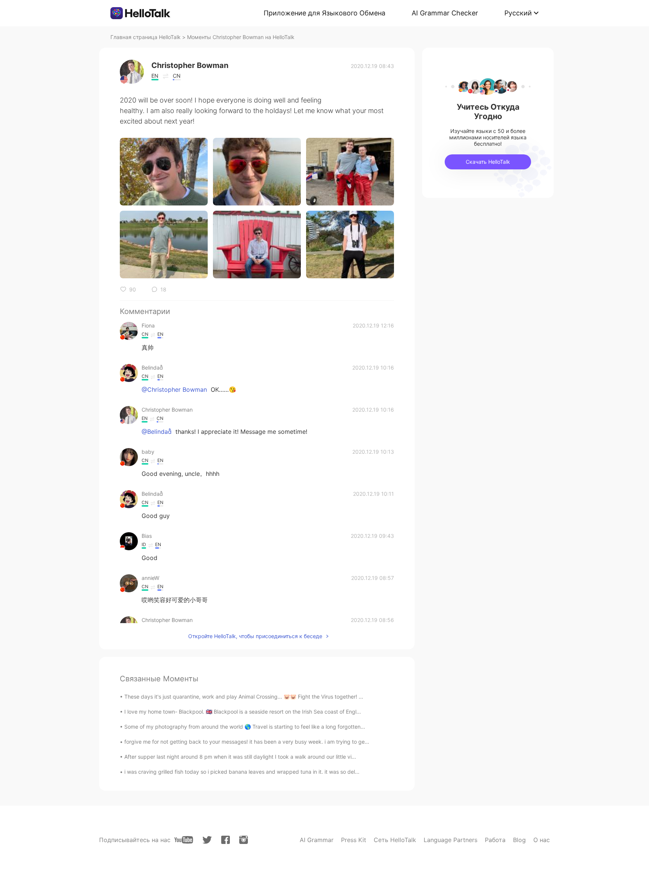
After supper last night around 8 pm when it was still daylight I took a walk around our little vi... (240, 756)
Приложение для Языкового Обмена (324, 13)
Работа (495, 840)
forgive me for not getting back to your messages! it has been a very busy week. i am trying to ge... (246, 741)
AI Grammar (317, 840)
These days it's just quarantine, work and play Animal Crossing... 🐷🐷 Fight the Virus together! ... (243, 696)
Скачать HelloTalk (488, 161)
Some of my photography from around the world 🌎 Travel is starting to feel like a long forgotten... (244, 726)
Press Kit (353, 840)
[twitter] (207, 840)
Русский (518, 13)
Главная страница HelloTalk (145, 37)
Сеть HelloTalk (395, 840)
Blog (519, 840)
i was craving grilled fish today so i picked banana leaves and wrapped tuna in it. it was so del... (241, 771)
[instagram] (243, 840)
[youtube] (183, 840)
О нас (541, 840)
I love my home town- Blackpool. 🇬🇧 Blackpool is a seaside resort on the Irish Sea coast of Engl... (242, 711)
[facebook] (225, 840)
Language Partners (450, 840)
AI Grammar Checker (445, 13)
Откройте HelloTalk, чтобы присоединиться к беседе (255, 636)
